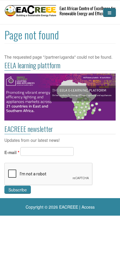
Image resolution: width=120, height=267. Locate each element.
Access (88, 207)
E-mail (11, 152)
